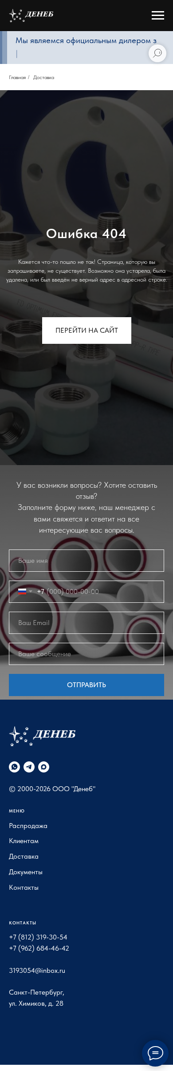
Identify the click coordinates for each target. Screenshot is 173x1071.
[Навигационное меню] (158, 15)
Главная (17, 77)
